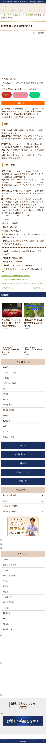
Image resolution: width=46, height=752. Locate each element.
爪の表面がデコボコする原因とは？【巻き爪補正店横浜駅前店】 (11, 323)
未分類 (5, 328)
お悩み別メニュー (23, 454)
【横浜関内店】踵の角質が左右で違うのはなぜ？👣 (33, 323)
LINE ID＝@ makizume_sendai (14, 279)
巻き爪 (6, 399)
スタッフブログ (9, 372)
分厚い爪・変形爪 (10, 506)
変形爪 (6, 394)
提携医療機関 (8, 410)
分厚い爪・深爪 (9, 383)
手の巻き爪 (7, 405)
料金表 (23, 463)
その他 (6, 378)
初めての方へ (23, 472)
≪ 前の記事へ (7, 288)
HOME (23, 445)
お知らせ (6, 367)
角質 (5, 426)
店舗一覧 (23, 481)
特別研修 (6, 421)
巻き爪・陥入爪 (9, 495)
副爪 (5, 389)
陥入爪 (6, 431)
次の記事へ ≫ (39, 288)
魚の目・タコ (8, 437)
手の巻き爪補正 (9, 511)
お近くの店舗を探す (21, 721)
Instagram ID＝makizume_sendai (15, 276)
